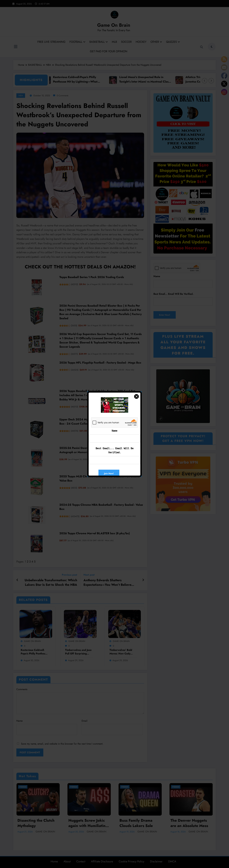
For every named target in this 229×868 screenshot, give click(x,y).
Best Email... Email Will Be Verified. (115, 450)
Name (114, 430)
